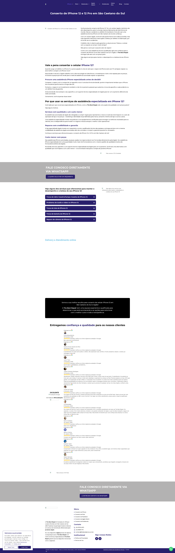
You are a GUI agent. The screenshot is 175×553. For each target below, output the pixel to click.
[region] (18, 540)
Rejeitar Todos (11, 547)
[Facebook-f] (96, 538)
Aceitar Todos (24, 547)
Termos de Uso (17, 543)
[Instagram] (100, 538)
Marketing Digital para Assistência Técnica (113, 549)
